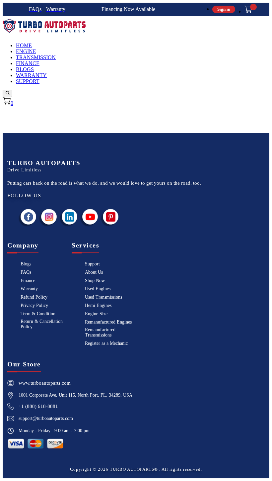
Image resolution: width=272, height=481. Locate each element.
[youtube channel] (90, 217)
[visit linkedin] (69, 217)
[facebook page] (28, 217)
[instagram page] (49, 217)
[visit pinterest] (110, 217)
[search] (7, 93)
